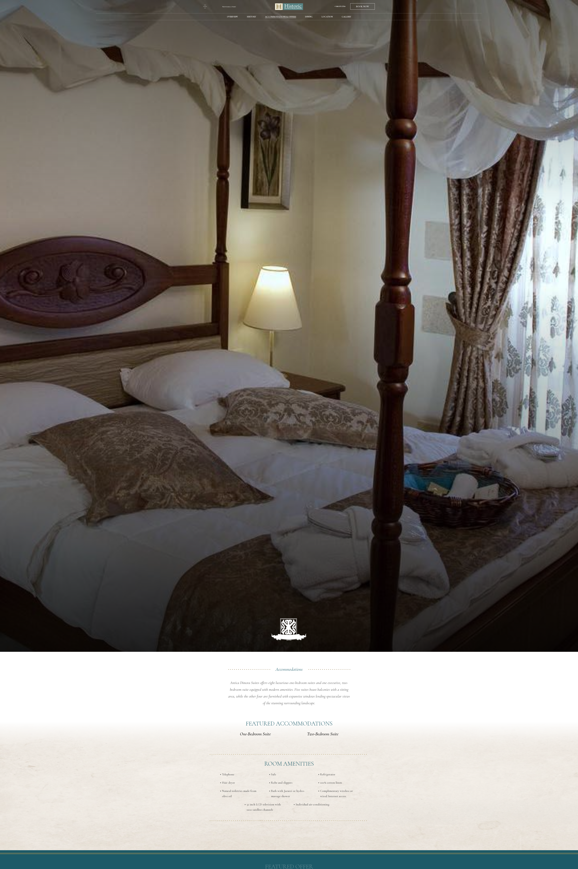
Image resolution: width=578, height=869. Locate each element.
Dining (309, 16)
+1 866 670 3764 (339, 6)
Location (327, 16)
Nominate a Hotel (229, 7)
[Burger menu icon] (205, 6)
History (251, 16)
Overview (232, 16)
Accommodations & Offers (280, 16)
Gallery (346, 16)
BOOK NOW (362, 6)
